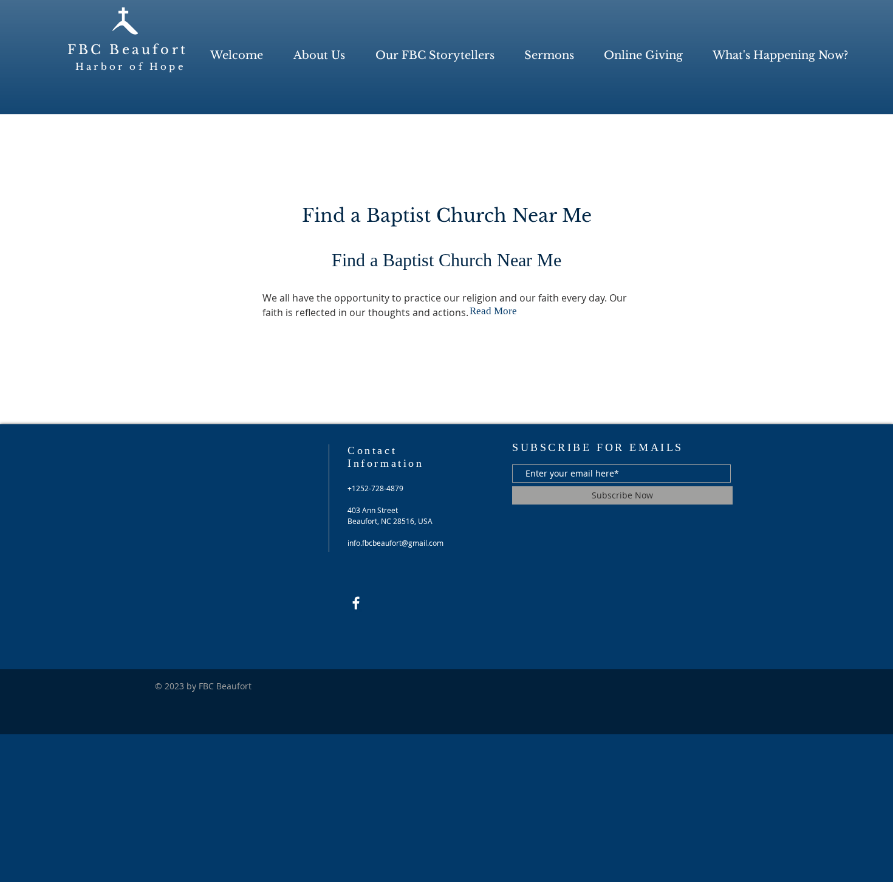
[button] (319, 55)
